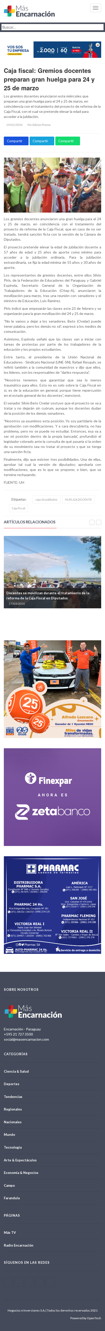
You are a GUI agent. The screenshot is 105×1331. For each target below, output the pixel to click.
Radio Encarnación (18, 1245)
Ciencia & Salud (16, 1071)
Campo (9, 1185)
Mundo (9, 1134)
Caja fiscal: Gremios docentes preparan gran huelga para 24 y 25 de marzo (49, 79)
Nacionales (13, 1122)
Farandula (12, 1198)
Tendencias (13, 1097)
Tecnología (13, 1147)
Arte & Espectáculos (20, 1160)
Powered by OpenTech (85, 1318)
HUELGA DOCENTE (78, 499)
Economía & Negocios (21, 1173)
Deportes (11, 1084)
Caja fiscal (18, 508)
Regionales (13, 1109)
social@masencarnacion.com (26, 1039)
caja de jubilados (46, 499)
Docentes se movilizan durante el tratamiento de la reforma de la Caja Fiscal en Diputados (47, 595)
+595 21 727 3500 (18, 1034)
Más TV (10, 1232)
